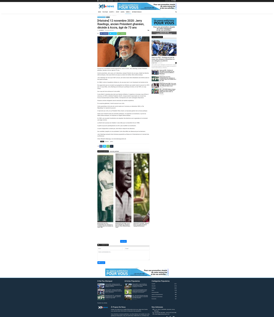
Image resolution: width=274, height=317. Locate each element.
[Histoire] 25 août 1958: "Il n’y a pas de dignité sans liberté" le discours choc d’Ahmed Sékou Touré (167, 85)
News (99, 12)
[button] (121, 6)
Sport (117, 12)
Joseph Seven (154, 62)
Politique (105, 12)
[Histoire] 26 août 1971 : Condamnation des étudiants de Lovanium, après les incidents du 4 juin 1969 (167, 78)
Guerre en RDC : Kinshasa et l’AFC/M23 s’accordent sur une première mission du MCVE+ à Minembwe (166, 72)
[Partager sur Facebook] (101, 146)
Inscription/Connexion (123, 0)
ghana (111, 141)
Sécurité (153, 55)
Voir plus (123, 241)
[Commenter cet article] (111, 146)
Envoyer (102, 262)
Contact (116, 0)
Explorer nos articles (102, 303)
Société (111, 12)
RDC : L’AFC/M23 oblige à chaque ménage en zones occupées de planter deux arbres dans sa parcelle (167, 91)
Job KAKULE (101, 30)
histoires (114, 15)
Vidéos (128, 12)
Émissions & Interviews (106, 15)
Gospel (123, 12)
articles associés (103, 151)
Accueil (98, 15)
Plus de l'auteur (114, 151)
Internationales (136, 12)
